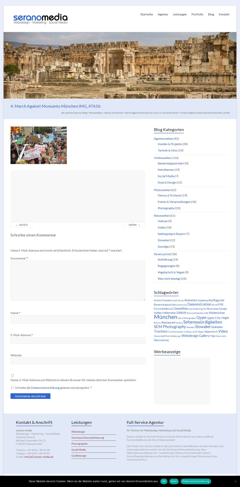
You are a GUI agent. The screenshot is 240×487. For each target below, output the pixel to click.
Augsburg (203, 300)
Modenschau (217, 312)
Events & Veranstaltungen (174, 201)
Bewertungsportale (170, 163)
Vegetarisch (211, 331)
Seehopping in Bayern (171, 233)
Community (181, 304)
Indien (162, 227)
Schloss (179, 322)
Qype (201, 317)
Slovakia (191, 327)
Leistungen (180, 14)
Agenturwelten (163, 138)
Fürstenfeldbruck (163, 308)
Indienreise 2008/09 (174, 312)
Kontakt (224, 14)
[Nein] (235, 481)
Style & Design (167, 182)
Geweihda (181, 308)
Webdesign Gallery (196, 335)
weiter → (134, 224)
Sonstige (163, 246)
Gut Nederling (195, 309)
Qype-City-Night (218, 317)
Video (223, 331)
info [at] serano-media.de (38, 456)
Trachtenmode (175, 331)
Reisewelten (162, 215)
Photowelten (162, 190)
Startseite (146, 14)
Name (15, 313)
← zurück (21, 224)
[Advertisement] (77, 196)
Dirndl (215, 304)
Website (16, 355)
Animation (190, 300)
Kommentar (19, 258)
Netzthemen (166, 169)
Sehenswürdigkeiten (202, 321)
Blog (211, 14)
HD (204, 309)
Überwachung (161, 340)
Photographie (79, 443)
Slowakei (163, 240)
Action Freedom (163, 300)
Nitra (180, 318)
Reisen (157, 322)
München (165, 316)
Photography (166, 208)
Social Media (166, 176)
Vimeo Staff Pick (162, 336)
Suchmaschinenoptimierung (87, 437)
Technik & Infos (168, 150)
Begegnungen (166, 265)
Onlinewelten (162, 158)
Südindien (217, 327)
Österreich (221, 336)
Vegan (201, 331)
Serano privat (162, 254)
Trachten (161, 331)
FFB (220, 304)
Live (206, 313)
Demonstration (199, 304)
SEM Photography (170, 326)
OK (164, 481)
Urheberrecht (190, 331)
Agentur (163, 14)
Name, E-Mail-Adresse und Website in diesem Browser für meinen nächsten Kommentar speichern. (73, 380)
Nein (174, 481)
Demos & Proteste (169, 195)
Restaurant (168, 322)
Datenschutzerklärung (45, 387)
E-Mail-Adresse (21, 335)
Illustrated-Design (217, 308)
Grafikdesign (78, 455)
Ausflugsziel (216, 300)
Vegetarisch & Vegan (171, 272)
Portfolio (197, 14)
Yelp (212, 335)
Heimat (162, 221)
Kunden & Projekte (170, 144)
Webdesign (175, 336)
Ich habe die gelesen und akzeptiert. (53, 387)
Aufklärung (165, 259)
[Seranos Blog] (40, 10)
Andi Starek (178, 300)
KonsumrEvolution (195, 313)
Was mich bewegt (169, 278)
